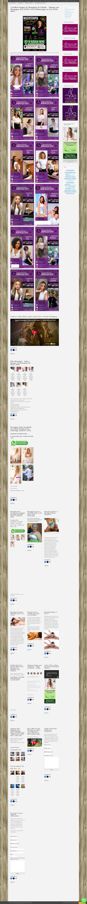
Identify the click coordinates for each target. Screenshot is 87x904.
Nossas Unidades (65, 1)
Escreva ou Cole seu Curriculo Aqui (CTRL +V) (17, 858)
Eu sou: (14, 847)
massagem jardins (70, 176)
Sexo (13, 850)
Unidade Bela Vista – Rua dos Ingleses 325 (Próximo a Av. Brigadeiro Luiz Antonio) (16, 667)
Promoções (20, 3)
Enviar (51, 769)
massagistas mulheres (70, 191)
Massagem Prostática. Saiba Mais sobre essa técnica (17, 613)
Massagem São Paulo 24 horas (20, 902)
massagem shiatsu (68, 179)
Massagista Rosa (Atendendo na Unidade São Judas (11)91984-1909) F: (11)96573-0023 (17, 514)
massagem (70, 170)
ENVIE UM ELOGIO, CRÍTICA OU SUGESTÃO (50, 730)
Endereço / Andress (56, 1)
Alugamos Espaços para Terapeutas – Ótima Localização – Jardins (34, 666)
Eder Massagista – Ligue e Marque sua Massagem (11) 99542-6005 (20, 363)
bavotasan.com (75, 902)
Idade (11, 854)
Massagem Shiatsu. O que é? (50, 612)
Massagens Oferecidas (37, 1)
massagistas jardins (70, 190)
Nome (47, 744)
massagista (66, 186)
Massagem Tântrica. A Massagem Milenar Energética (51, 513)
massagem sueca (70, 180)
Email (47, 748)
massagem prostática (70, 178)
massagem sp (73, 179)
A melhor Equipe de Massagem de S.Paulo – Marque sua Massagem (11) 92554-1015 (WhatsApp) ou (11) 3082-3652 (34, 9)
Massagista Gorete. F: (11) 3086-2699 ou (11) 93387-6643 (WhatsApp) (34, 513)
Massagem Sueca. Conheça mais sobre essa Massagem (33, 613)
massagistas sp (70, 193)
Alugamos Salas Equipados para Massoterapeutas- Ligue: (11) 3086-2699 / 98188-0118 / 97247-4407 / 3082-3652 (17, 732)
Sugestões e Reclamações (40, 3)
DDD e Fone (48, 751)
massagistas (73, 188)
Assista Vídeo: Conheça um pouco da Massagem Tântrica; (51, 666)
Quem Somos (28, 1)
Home (10, 1)
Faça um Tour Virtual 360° (18, 1)
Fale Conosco (73, 1)
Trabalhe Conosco (29, 3)
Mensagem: (48, 755)
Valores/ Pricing (47, 1)
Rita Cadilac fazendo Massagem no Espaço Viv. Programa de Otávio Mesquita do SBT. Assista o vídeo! (33, 731)
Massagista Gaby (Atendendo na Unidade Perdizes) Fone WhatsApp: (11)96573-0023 (20, 428)
